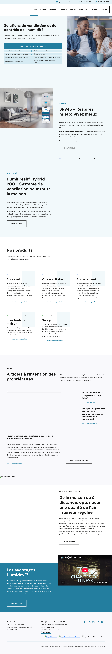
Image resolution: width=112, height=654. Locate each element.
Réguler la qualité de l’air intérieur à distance (44, 61)
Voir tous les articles (79, 460)
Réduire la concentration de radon (31, 46)
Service (73, 10)
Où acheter (63, 10)
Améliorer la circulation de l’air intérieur (16, 57)
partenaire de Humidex (66, 2)
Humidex (10, 9)
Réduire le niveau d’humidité (13, 51)
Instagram (93, 622)
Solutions (52, 10)
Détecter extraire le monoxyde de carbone (47, 57)
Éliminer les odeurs (39, 54)
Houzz (102, 622)
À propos (93, 10)
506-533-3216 (48, 627)
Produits (43, 10)
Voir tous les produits (20, 302)
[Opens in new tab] (51, 636)
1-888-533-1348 (103, 2)
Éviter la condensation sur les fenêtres (16, 54)
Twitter (89, 622)
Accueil (34, 10)
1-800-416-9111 (86, 2)
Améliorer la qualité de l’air (42, 51)
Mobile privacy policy (76, 646)
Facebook (85, 622)
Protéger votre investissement (14, 61)
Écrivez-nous (45, 632)
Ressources (83, 10)
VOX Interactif (101, 646)
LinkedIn (98, 622)
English (104, 10)
